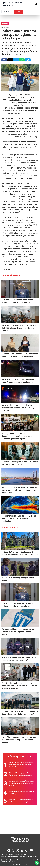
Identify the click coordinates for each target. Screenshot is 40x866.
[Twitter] (17, 850)
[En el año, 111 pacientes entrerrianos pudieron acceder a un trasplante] (20, 289)
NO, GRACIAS (7, 12)
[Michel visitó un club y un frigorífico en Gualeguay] (20, 567)
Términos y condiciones (24, 860)
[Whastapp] (13, 850)
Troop (26, 864)
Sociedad (5, 23)
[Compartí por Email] (16, 59)
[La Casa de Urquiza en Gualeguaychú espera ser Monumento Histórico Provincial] (20, 541)
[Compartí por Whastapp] (22, 59)
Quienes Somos (5, 860)
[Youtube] (31, 850)
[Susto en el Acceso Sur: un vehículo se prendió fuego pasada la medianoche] (20, 368)
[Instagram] (22, 850)
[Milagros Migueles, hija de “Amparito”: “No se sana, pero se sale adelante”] (20, 646)
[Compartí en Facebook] (4, 59)
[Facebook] (8, 850)
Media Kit (13, 860)
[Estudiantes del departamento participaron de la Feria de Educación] (20, 451)
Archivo (10, 861)
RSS (14, 861)
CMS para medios (17, 864)
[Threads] (26, 850)
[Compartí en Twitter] (10, 59)
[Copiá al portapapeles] (28, 59)
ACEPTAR (18, 12)
